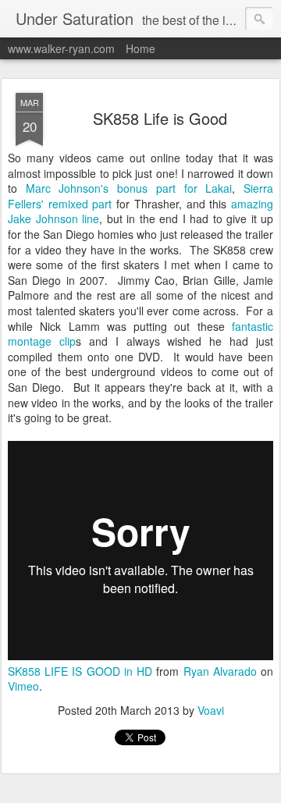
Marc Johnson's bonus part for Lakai (129, 188)
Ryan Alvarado (220, 671)
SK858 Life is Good (160, 118)
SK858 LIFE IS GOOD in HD (80, 671)
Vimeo (23, 686)
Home (140, 48)
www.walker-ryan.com (61, 48)
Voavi (210, 710)
